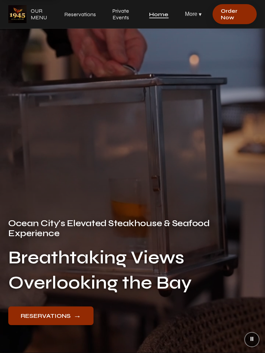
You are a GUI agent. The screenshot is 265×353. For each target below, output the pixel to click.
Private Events (120, 14)
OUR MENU (39, 14)
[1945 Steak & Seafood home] (17, 14)
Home (158, 14)
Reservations (80, 14)
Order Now (229, 14)
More (193, 14)
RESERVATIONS (51, 315)
